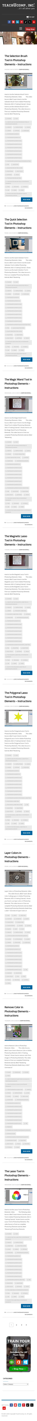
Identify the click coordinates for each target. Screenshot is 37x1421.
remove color (11, 1133)
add (8, 915)
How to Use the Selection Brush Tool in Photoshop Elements (17, 123)
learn (28, 127)
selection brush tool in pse (14, 168)
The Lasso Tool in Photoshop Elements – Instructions (17, 1175)
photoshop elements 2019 (14, 144)
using (14, 190)
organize (17, 942)
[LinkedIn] (17, 21)
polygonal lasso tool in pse (14, 804)
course (9, 118)
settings (9, 174)
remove (9, 973)
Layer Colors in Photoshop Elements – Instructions (17, 857)
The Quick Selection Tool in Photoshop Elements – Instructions (18, 223)
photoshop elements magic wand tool (17, 488)
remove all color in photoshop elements (18, 1130)
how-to (9, 127)
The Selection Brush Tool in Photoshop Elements (17, 182)
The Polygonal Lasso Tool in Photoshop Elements (17, 815)
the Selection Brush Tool (14, 178)
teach (17, 174)
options (17, 130)
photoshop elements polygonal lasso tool (19, 798)
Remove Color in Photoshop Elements (17, 1137)
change (9, 918)
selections (10, 171)
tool (8, 186)
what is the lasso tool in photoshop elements (16, 1301)
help (16, 118)
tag (18, 976)
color (27, 918)
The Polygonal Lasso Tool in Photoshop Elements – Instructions (18, 697)
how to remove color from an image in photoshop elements (17, 1080)
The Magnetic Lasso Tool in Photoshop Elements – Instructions (18, 540)
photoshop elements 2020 (14, 147)
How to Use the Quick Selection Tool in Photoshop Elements (17, 286)
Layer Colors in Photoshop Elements (17, 935)
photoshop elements (13, 134)
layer (28, 932)
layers (9, 939)
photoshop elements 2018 (14, 140)
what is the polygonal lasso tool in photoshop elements (16, 827)
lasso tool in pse (21, 1245)
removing (18, 973)
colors (21, 925)
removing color (11, 1140)
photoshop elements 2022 (14, 154)
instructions (19, 127)
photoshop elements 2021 (14, 151)
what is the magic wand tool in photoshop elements (18, 511)
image (9, 1093)
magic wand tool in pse (13, 457)
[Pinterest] (21, 21)
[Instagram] (13, 21)
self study (20, 171)
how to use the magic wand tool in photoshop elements (16, 446)
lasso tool (10, 1245)
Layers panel (18, 939)
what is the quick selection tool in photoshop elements (16, 354)
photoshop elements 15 (13, 137)
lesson (9, 130)
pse (8, 164)
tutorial (25, 186)
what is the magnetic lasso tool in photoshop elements (16, 667)
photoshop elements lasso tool (16, 1279)
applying (23, 915)
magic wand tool (20, 454)
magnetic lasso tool (20, 610)
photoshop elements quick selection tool (18, 324)
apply (15, 915)
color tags (10, 922)
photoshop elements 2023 (14, 157)
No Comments (28, 208)
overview (26, 130)
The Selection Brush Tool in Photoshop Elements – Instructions (18, 60)
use (8, 190)
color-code (20, 922)
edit (16, 929)
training (16, 186)
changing (18, 918)
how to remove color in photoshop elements (16, 1085)
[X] (29, 21)
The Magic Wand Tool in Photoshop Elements (16, 499)
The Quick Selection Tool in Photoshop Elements (17, 342)
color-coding (11, 925)
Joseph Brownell (24, 69)
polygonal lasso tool (13, 801)
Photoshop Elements (23, 206)
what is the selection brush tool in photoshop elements (16, 194)
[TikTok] (25, 21)
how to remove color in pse (15, 1089)
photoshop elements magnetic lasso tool (18, 644)
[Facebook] (9, 21)
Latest (15, 206)
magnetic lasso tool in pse (14, 614)
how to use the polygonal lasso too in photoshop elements (17, 759)
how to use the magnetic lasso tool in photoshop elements (17, 603)
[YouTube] (33, 21)
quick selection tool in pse (14, 331)
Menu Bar (25, 1096)
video (22, 190)
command (17, 1072)
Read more (26, 199)
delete (9, 929)
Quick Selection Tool (18, 328)
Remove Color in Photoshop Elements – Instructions (17, 1011)
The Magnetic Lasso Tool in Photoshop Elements (17, 655)
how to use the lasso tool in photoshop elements (17, 1238)
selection (15, 164)
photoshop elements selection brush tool (19, 161)
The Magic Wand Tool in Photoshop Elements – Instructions (18, 383)
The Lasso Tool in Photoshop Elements (17, 1290)
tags (24, 976)
